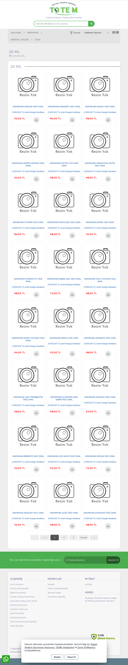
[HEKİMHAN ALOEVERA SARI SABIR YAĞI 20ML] (64, 377)
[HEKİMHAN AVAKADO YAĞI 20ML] (100, 492)
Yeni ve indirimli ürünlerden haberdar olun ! (35, 559)
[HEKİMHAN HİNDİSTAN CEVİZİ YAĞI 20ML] (100, 143)
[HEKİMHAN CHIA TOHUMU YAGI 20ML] (100, 258)
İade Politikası (17, 613)
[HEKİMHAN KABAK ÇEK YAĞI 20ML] (64, 258)
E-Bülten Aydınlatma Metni (23, 601)
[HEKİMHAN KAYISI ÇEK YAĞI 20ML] (64, 202)
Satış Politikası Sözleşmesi (23, 622)
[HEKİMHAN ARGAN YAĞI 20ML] (100, 436)
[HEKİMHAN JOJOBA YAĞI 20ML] (28, 202)
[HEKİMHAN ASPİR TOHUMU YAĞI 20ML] (28, 317)
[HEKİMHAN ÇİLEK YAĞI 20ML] (64, 492)
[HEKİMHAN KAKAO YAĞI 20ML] (100, 86)
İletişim (88, 584)
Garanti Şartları (18, 605)
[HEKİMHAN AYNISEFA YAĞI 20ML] (100, 317)
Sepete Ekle (36, 120)
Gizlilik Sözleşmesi (19, 588)
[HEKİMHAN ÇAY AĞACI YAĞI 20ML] (64, 436)
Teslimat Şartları (19, 609)
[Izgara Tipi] (113, 32)
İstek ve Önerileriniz (58, 588)
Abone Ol (113, 560)
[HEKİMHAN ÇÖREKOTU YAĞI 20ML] (28, 258)
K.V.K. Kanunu (16, 584)
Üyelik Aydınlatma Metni (22, 597)
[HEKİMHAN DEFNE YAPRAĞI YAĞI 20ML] (28, 143)
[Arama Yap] (91, 24)
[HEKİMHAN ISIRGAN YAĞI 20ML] (28, 86)
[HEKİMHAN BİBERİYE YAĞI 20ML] (28, 436)
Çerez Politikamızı (86, 647)
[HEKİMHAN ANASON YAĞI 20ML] (100, 377)
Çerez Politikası (18, 593)
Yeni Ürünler (16, 626)
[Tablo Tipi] (117, 32)
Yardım (51, 584)
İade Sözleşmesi (18, 618)
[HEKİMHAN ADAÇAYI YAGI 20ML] (28, 492)
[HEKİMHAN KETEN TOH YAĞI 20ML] (64, 143)
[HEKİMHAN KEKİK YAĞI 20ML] (100, 202)
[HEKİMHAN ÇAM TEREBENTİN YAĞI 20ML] (28, 377)
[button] (75, 32)
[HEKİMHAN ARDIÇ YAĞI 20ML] (64, 317)
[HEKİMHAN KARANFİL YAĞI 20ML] (64, 86)
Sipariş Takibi (54, 593)
